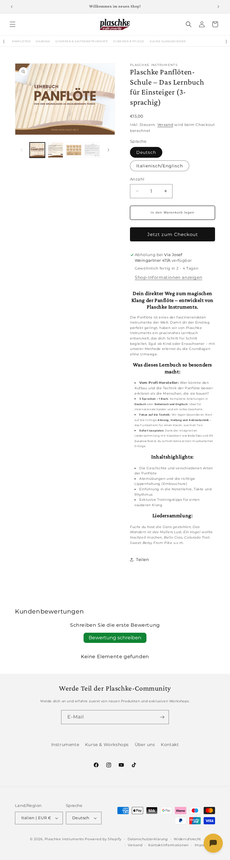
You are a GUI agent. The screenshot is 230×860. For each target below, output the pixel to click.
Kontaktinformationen (168, 845)
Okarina (43, 41)
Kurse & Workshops (107, 744)
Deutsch (146, 152)
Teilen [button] (142, 559)
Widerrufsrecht (187, 839)
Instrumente (65, 744)
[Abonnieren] (162, 717)
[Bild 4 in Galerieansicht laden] (92, 150)
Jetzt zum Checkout (172, 234)
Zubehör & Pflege (128, 41)
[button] (12, 24)
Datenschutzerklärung (148, 839)
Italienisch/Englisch (159, 166)
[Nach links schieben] (21, 150)
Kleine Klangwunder (168, 41)
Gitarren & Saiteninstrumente (81, 41)
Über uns (145, 744)
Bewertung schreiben (115, 638)
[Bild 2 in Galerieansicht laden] (55, 150)
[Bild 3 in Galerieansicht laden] (73, 150)
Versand (165, 124)
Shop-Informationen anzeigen (168, 277)
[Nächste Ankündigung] (218, 6)
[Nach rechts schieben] (108, 150)
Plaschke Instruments (64, 839)
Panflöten (21, 41)
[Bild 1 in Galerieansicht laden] (37, 150)
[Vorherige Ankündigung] (11, 6)
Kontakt (170, 744)
